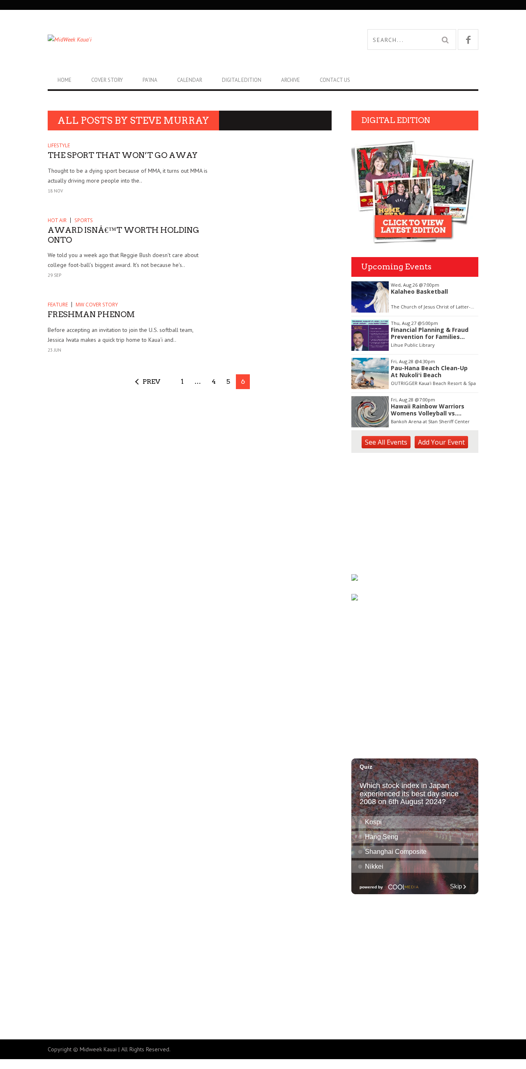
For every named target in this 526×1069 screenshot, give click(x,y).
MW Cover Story (97, 304)
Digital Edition (241, 80)
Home (65, 80)
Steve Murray (169, 120)
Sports (83, 220)
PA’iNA (150, 80)
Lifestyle (59, 145)
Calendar (189, 80)
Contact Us (335, 80)
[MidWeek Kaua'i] (155, 39)
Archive (290, 80)
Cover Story (107, 80)
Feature (58, 304)
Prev (151, 381)
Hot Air (57, 220)
